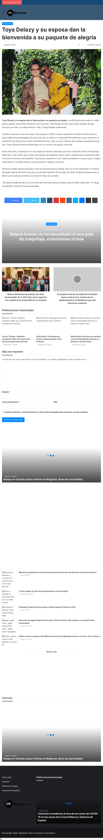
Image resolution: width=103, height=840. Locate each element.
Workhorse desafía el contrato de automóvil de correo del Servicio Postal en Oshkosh (58, 572)
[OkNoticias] (17, 12)
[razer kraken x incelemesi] (51, 839)
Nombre (6, 392)
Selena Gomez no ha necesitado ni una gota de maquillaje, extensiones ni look (51, 236)
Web (55, 402)
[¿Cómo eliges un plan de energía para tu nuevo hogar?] (9, 597)
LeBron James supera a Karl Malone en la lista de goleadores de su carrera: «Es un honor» (60, 636)
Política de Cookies (10, 786)
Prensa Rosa (7, 24)
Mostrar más (51, 652)
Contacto (6, 782)
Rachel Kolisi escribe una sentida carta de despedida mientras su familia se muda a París (86, 339)
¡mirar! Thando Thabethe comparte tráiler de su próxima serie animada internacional (16, 339)
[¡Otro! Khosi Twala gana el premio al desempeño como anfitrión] (51, 325)
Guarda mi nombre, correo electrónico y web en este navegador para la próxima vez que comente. (46, 412)
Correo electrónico (11, 402)
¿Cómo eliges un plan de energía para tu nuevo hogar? (44, 591)
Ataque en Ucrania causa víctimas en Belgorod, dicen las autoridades (43, 479)
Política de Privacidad (11, 790)
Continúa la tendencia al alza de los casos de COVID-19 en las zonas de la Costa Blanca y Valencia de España (68, 817)
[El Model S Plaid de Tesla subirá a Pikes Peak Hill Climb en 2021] (9, 611)
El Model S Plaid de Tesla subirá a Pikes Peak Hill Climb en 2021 (47, 607)
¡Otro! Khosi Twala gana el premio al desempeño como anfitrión (49, 339)
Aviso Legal (6, 777)
